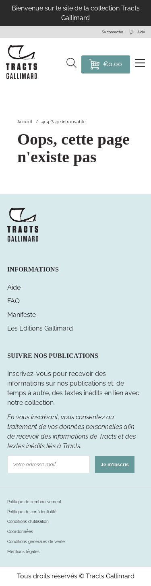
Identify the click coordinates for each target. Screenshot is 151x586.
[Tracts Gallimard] (22, 241)
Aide (14, 287)
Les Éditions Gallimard (40, 328)
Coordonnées (20, 531)
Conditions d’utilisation (28, 521)
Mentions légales (23, 551)
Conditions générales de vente (36, 541)
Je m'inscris (115, 465)
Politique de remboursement (34, 502)
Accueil (24, 122)
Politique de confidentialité (31, 512)
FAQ (13, 301)
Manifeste (21, 315)
